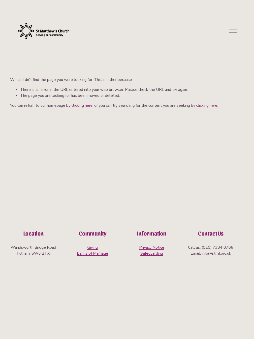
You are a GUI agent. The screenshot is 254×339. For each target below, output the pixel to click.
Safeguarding (151, 253)
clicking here (82, 105)
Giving (92, 247)
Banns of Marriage (92, 253)
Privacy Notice (151, 247)
